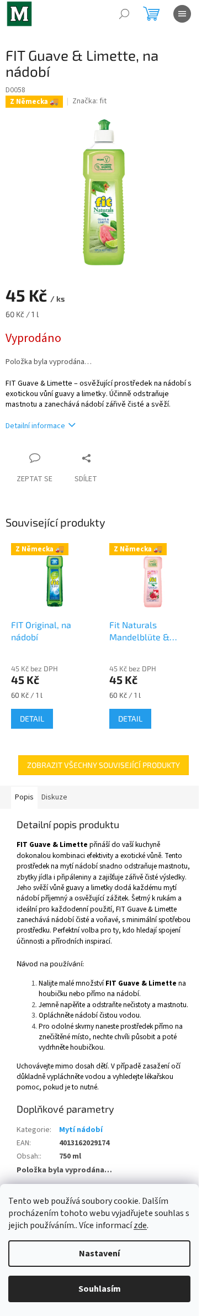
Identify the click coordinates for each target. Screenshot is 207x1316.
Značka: (89, 101)
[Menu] (182, 14)
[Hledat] (124, 14)
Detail (32, 718)
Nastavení (99, 1253)
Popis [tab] (24, 797)
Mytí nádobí (81, 1129)
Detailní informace (35, 425)
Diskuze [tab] (54, 797)
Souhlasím (99, 1289)
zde (140, 1225)
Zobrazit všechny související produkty (103, 765)
